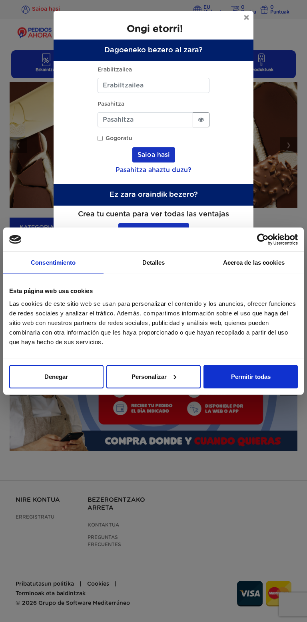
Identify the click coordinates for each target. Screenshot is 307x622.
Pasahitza (111, 104)
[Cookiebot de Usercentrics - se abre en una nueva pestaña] (263, 240)
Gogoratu (119, 138)
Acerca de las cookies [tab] (254, 262)
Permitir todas (251, 376)
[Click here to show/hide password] (201, 119)
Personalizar (149, 376)
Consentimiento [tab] (53, 262)
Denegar (56, 376)
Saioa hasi (154, 155)
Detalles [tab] (153, 262)
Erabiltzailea (115, 70)
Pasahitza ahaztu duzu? (153, 170)
